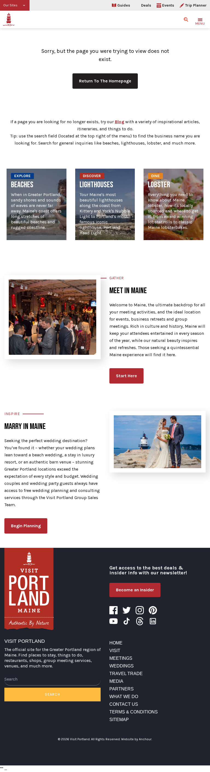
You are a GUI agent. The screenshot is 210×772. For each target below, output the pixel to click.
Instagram (139, 610)
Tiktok (126, 621)
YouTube (113, 621)
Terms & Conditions (133, 712)
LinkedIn (152, 621)
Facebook (113, 610)
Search (52, 694)
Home (115, 643)
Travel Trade (126, 673)
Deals (146, 5)
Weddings (121, 666)
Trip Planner (196, 5)
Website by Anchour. (136, 739)
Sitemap (119, 719)
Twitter (126, 610)
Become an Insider (135, 589)
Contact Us (123, 704)
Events (168, 5)
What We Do (123, 696)
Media (116, 681)
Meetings (120, 658)
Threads (139, 621)
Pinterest (152, 610)
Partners (121, 689)
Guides (123, 5)
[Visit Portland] (9, 19)
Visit (114, 650)
